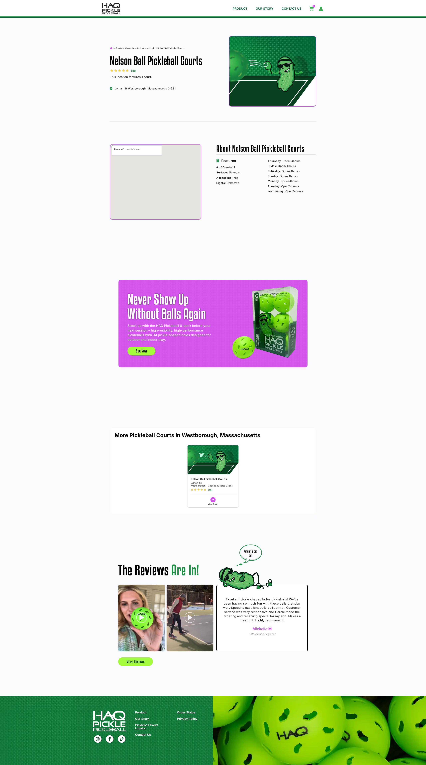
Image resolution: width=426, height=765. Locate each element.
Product (240, 8)
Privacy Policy (187, 718)
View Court (213, 504)
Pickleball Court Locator (146, 726)
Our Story (264, 8)
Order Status (186, 712)
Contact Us (291, 8)
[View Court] (213, 499)
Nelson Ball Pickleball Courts (209, 479)
